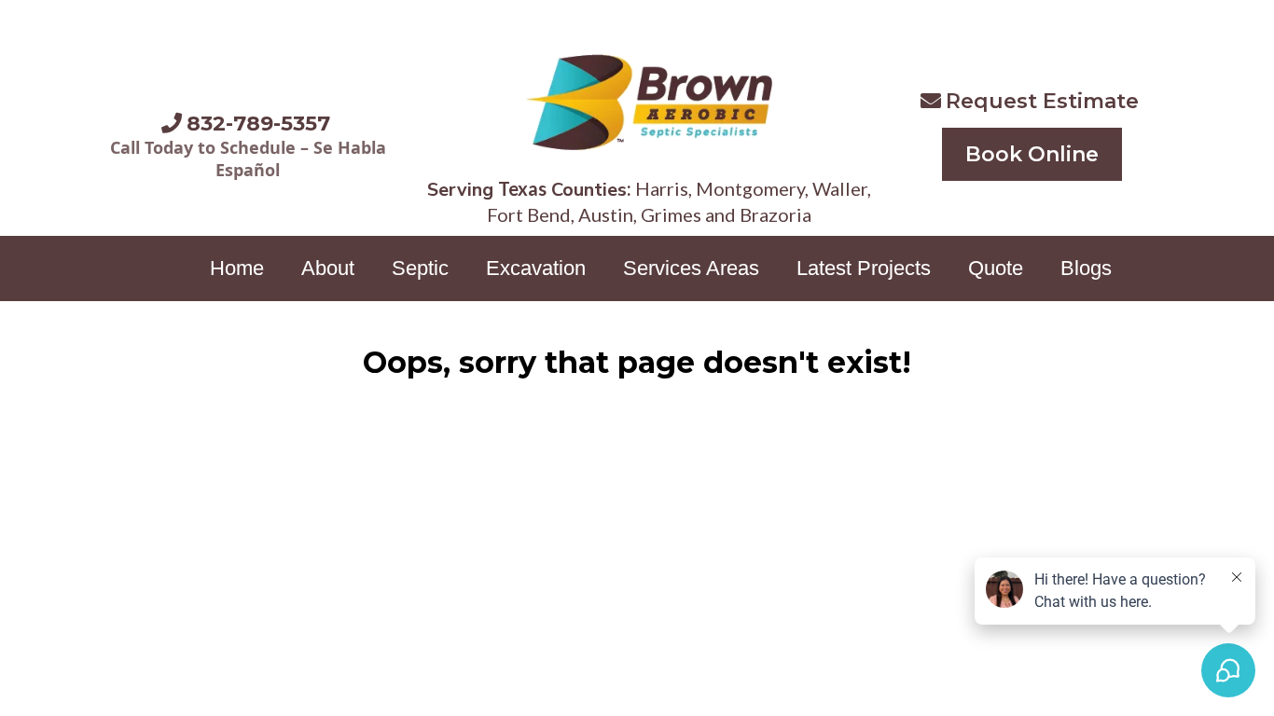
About (327, 268)
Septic (420, 268)
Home (237, 268)
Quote (995, 268)
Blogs (1086, 268)
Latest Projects (863, 268)
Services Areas (691, 268)
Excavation (536, 268)
